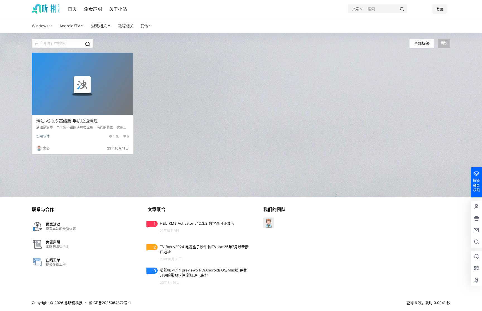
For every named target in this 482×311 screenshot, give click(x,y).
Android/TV (69, 25)
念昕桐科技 (73, 302)
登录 (440, 9)
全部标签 (422, 43)
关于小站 (118, 9)
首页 (72, 9)
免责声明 (93, 9)
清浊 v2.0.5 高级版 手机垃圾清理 (67, 121)
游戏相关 (99, 25)
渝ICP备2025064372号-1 (110, 302)
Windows (40, 25)
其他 (144, 25)
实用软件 (43, 136)
